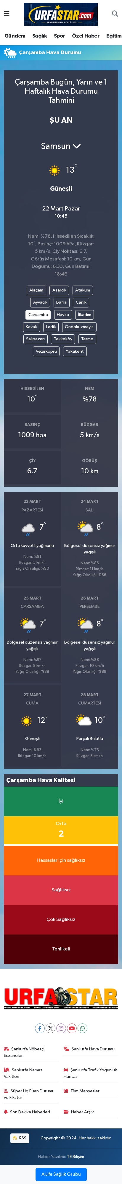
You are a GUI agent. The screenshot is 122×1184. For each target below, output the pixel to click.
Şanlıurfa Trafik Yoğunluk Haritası (90, 1073)
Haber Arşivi (82, 1112)
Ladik (51, 327)
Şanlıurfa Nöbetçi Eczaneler (24, 1052)
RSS (22, 1138)
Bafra (61, 302)
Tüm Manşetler (84, 1091)
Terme (87, 339)
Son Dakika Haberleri (30, 1112)
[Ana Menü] (6, 14)
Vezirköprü (46, 351)
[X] (50, 1028)
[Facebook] (40, 1028)
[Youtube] (72, 1028)
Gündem (14, 36)
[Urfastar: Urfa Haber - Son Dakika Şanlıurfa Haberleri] (61, 14)
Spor (59, 36)
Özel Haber (85, 36)
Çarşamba (38, 314)
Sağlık (39, 36)
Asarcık (59, 290)
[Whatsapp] (82, 1028)
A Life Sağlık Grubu (61, 1174)
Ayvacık (40, 302)
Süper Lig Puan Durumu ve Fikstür (29, 1094)
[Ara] (115, 14)
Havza (63, 314)
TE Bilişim (75, 1156)
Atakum (82, 290)
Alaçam (36, 290)
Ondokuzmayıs (79, 327)
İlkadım (84, 314)
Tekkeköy (63, 339)
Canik (81, 302)
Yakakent (75, 351)
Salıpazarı (35, 339)
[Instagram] (61, 1028)
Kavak (31, 327)
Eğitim (113, 36)
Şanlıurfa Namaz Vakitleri (23, 1073)
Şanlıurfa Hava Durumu (93, 1049)
